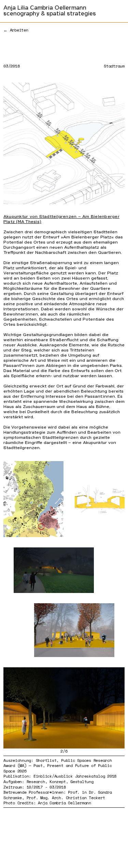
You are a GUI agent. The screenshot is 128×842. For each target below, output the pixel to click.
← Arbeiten (15, 30)
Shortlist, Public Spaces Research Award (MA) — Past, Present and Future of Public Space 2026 (57, 765)
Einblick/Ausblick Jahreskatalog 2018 (74, 776)
